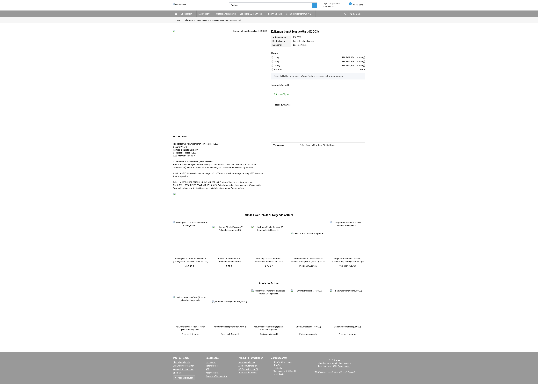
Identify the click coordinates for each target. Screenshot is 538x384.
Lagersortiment (300, 45)
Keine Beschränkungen (303, 41)
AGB (207, 369)
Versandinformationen (183, 369)
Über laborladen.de (181, 362)
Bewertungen (344, 366)
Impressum (211, 362)
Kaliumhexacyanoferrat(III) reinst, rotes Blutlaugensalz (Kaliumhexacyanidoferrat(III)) (269, 328)
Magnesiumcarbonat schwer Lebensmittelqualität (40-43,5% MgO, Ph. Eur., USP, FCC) (347, 260)
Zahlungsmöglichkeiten (183, 366)
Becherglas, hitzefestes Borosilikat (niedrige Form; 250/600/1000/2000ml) (190, 260)
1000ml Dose (329, 145)
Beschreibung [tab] (180, 136)
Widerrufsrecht (212, 373)
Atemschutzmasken (247, 366)
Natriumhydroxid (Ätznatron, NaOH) (230, 327)
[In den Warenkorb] (175, 28)
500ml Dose (317, 145)
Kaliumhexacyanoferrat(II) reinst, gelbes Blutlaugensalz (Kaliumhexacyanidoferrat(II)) (190, 328)
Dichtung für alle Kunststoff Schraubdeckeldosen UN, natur (269, 260)
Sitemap (177, 373)
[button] (331, 5)
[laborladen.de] (179, 5)
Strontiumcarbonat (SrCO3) (308, 327)
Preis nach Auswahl (280, 85)
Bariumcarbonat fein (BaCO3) (347, 327)
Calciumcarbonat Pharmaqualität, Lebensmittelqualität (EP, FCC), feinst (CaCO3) (308, 260)
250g (319, 57)
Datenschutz (212, 366)
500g (319, 61)
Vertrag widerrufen (184, 378)
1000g (319, 65)
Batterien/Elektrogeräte (216, 376)
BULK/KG (319, 69)
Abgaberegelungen (246, 362)
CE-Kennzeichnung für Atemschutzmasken (248, 370)
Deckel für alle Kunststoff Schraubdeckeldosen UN (229, 260)
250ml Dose (305, 145)
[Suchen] (314, 5)
